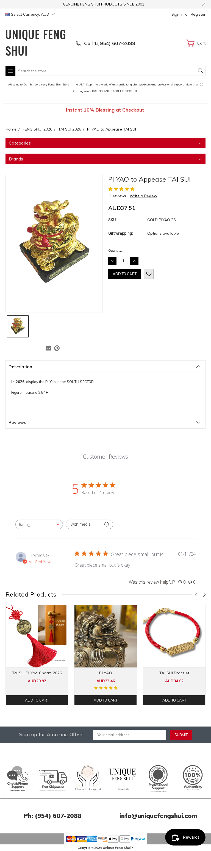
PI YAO (105, 672)
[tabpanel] (37, 655)
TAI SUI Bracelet (174, 672)
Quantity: (115, 250)
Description (20, 366)
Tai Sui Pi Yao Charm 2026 (37, 672)
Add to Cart (37, 700)
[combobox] (39, 524)
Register (198, 14)
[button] (18, 778)
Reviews (17, 422)
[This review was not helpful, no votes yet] (190, 582)
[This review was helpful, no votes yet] (180, 582)
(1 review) (117, 195)
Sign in (177, 14)
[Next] (204, 595)
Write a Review (143, 195)
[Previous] (196, 595)
